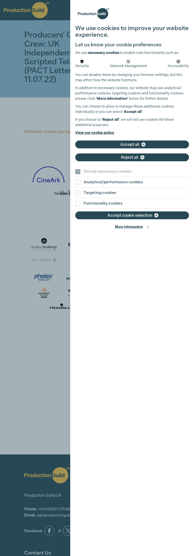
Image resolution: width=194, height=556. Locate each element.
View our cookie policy (94, 133)
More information (129, 227)
